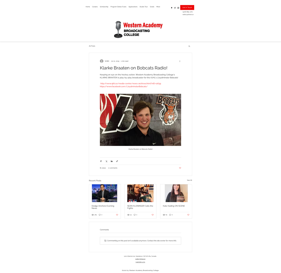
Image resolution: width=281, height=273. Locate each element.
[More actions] (179, 61)
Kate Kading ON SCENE (174, 206)
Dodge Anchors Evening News (103, 207)
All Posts (92, 46)
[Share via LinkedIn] (112, 161)
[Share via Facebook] (101, 161)
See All (189, 180)
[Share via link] (117, 161)
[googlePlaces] (172, 8)
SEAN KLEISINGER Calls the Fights (140, 207)
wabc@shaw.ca (188, 14)
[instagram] (178, 8)
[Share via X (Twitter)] (106, 161)
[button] (189, 46)
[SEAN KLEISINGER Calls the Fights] (140, 193)
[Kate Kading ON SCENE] (176, 193)
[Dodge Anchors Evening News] (105, 193)
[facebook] (175, 8)
